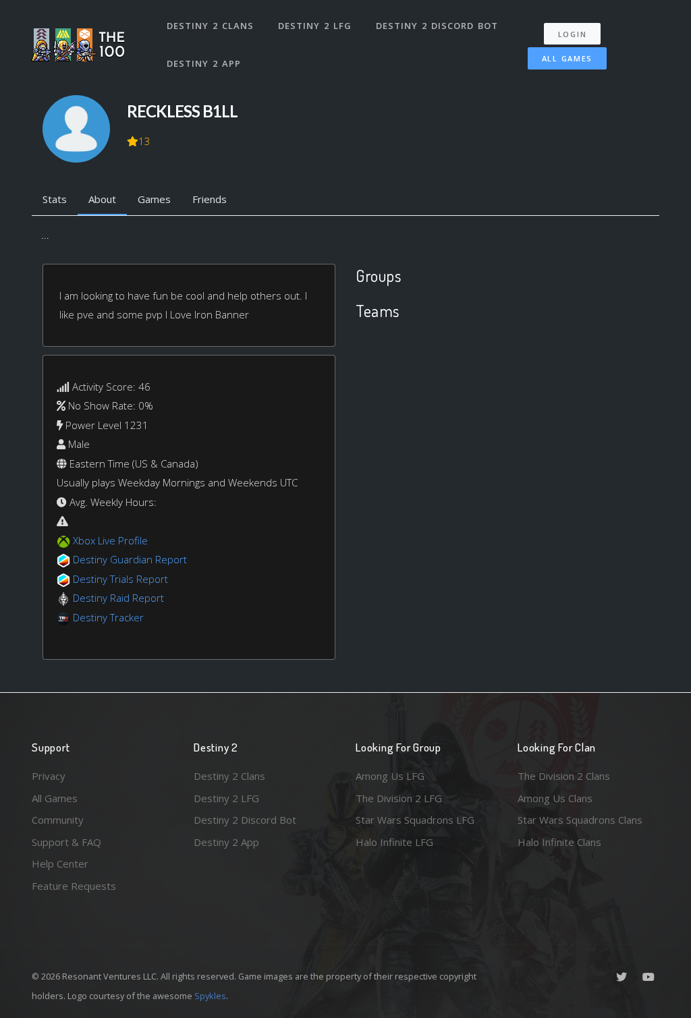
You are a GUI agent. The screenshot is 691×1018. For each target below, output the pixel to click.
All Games (567, 58)
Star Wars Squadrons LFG (415, 819)
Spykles (210, 996)
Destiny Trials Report (120, 579)
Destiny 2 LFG (315, 26)
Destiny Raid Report (118, 597)
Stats (55, 199)
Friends (209, 199)
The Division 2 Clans (564, 776)
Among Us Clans (555, 798)
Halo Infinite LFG (394, 842)
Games (154, 199)
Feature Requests (74, 886)
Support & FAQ (66, 842)
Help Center (60, 863)
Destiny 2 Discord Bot (437, 26)
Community (58, 819)
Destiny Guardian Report (130, 559)
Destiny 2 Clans (210, 26)
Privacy (48, 776)
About (102, 199)
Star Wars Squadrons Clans (580, 819)
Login (572, 34)
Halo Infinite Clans (559, 842)
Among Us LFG (390, 776)
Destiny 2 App (204, 63)
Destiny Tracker (108, 617)
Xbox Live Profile (110, 540)
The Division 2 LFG (399, 798)
